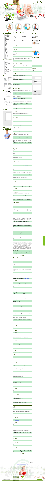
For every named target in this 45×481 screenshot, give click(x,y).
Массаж (6, 64)
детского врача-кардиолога (26, 174)
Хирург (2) (23, 39)
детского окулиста (21, 266)
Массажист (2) (14, 40)
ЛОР (5, 42)
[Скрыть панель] (44, 235)
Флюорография (7, 71)
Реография (6, 67)
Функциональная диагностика (7, 72)
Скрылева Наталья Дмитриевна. (26, 278)
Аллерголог (6, 34)
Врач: (34, 81)
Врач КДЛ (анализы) (7, 35)
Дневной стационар (7, 63)
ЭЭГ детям (6, 73)
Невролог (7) (14, 41)
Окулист (6, 46)
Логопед (6, 41)
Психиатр (6, 49)
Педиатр (6, 48)
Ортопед (6, 47)
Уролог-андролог (7, 56)
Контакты (29, 1)
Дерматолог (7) (14, 37)
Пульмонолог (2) (24, 35)
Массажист (6, 43)
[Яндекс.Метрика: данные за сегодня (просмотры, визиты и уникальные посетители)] (9, 474)
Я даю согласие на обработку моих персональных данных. (8, 122)
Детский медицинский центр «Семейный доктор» (22, 464)
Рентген (6, 66)
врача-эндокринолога (17, 420)
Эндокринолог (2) (24, 40)
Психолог (6, 50)
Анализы (6, 61)
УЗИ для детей (6, 68)
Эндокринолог (7, 58)
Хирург (6, 57)
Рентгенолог (6, 53)
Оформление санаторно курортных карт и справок (8, 65)
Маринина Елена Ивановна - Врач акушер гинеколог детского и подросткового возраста (36, 41)
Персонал (20, 1)
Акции (23, 1)
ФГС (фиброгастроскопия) (8, 69)
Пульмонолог (6, 51)
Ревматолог (6, 52)
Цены (26, 1)
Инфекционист (7, 39)
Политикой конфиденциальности (6, 479)
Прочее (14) (23, 41)
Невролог (6, 44)
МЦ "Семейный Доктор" (15, 98)
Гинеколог (6, 37)
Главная (7, 1)
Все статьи (40, 47)
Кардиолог (6, 40)
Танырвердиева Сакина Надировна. (24, 212)
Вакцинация (6, 62)
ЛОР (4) (13, 39)
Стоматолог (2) (23, 37)
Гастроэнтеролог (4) (15, 35)
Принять (40, 479)
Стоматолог (6, 54)
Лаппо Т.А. (26, 165)
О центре (10, 1)
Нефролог (6, 45)
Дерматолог (6, 38)
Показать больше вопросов (22, 255)
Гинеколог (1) (14, 36)
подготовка (14, 93)
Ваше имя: (34, 77)
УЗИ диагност (6, 55)
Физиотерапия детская (8, 70)
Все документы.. (10, 88)
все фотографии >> (31, 462)
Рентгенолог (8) (24, 36)
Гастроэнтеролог (7, 36)
